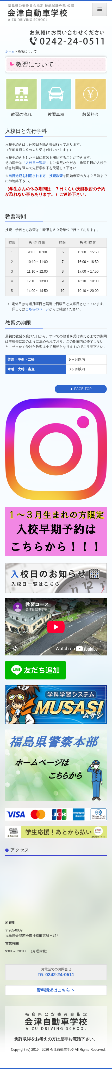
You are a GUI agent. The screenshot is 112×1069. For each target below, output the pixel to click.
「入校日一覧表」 (35, 163)
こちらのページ (37, 309)
